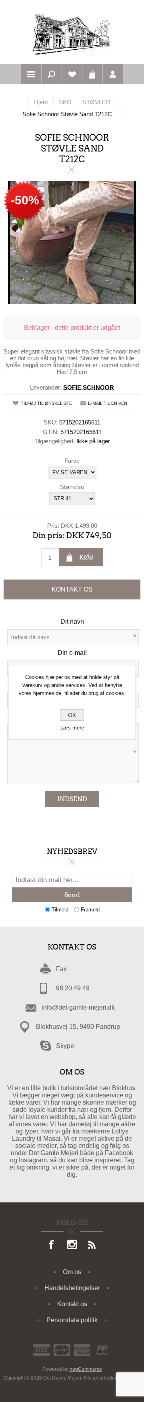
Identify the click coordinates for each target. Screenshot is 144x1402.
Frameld (90, 910)
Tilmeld (60, 910)
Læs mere (72, 728)
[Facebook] (52, 1245)
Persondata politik (72, 1320)
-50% (25, 200)
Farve (72, 460)
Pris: (53, 525)
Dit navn (72, 621)
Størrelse (72, 486)
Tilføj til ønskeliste (46, 403)
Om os (72, 1272)
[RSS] (92, 1245)
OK (72, 715)
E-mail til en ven (107, 403)
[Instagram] (72, 1245)
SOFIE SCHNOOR (88, 387)
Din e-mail (72, 652)
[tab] (72, 590)
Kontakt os (72, 589)
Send (72, 895)
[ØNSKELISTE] (72, 74)
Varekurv (92, 74)
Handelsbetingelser (72, 1288)
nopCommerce (86, 1369)
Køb (86, 557)
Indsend (72, 799)
